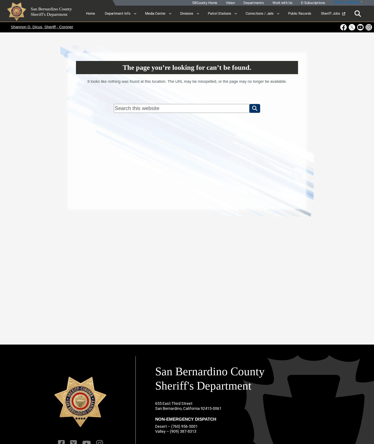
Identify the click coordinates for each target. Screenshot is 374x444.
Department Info (118, 13)
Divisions (186, 13)
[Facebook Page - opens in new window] (344, 27)
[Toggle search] (357, 13)
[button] (254, 108)
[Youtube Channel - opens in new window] (360, 27)
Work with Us (282, 3)
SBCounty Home (204, 3)
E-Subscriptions (313, 3)
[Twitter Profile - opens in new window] (352, 27)
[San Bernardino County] (80, 402)
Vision (230, 3)
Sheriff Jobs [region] (330, 13)
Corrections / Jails (260, 13)
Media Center (155, 13)
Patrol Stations (219, 13)
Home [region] (90, 13)
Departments (253, 3)
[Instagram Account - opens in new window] (368, 27)
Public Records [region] (299, 13)
